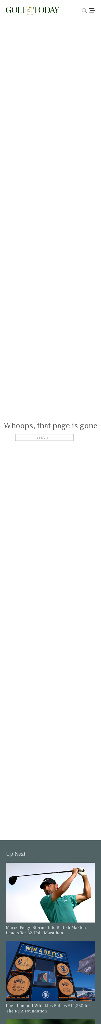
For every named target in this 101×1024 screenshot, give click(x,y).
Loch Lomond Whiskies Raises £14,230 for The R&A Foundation (48, 1008)
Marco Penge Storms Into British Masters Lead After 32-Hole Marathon (46, 930)
